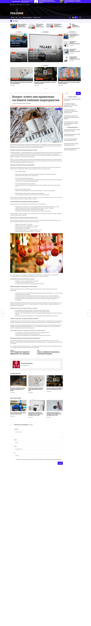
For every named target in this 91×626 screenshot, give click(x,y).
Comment (16, 429)
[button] (59, 35)
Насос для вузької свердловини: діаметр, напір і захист (22, 26)
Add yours (31, 424)
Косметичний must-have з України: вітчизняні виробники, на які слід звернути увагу (71, 123)
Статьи (13, 38)
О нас (20, 17)
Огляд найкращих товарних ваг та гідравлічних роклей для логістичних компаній (74, 58)
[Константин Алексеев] (16, 364)
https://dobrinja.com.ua (25, 365)
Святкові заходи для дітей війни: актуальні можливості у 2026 (55, 388)
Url (14, 452)
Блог (17, 17)
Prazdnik (16, 13)
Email (15, 446)
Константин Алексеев (26, 103)
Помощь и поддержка (27, 17)
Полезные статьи (36, 17)
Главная (12, 17)
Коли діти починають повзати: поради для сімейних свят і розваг (69, 1)
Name (15, 439)
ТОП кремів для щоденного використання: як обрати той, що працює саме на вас (40, 27)
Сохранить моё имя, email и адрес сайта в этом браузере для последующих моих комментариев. (38, 459)
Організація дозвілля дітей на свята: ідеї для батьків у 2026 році (35, 389)
